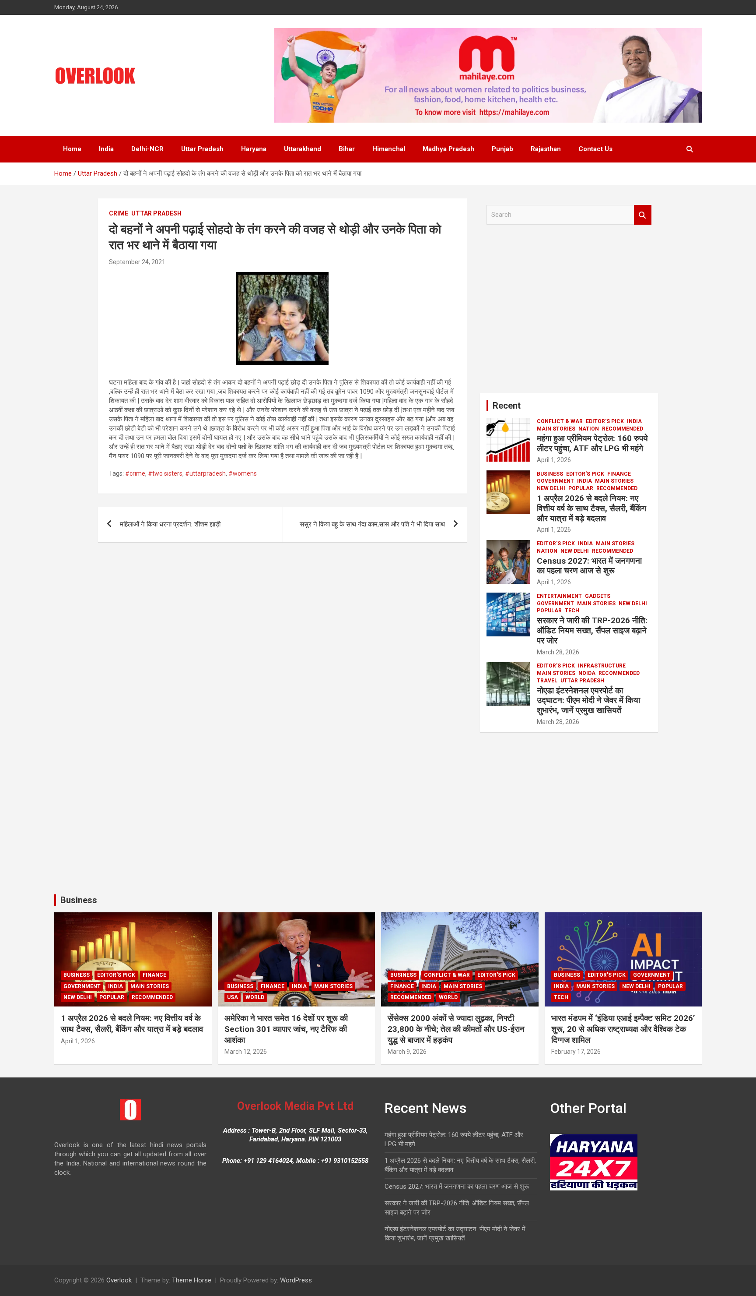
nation (588, 429)
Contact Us (595, 149)
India (106, 149)
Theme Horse (191, 1280)
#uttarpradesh (205, 473)
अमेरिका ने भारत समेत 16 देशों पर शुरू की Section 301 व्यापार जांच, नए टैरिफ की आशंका (286, 1029)
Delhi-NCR (147, 149)
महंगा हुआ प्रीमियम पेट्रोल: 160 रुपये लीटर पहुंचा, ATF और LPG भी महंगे (592, 443)
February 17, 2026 (576, 1051)
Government (555, 481)
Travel (547, 681)
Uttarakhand (302, 149)
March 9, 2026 (407, 1051)
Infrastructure (602, 666)
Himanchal (388, 149)
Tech (572, 610)
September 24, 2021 (137, 261)
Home (72, 149)
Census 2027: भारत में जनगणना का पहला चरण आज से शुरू (589, 566)
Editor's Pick (605, 421)
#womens (242, 473)
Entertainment (559, 596)
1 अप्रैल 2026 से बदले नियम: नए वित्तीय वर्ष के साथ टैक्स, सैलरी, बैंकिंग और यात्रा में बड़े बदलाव (591, 508)
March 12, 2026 (245, 1051)
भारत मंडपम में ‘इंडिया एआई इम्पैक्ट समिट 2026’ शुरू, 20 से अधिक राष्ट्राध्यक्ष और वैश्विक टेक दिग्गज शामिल (623, 1029)
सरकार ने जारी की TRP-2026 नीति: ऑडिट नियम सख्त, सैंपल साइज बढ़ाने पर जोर (592, 630)
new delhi (551, 488)
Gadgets (597, 596)
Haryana (253, 149)
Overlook (119, 1280)
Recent (507, 405)
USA (232, 997)
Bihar (347, 149)
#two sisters (165, 473)
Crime (118, 213)
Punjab (502, 149)
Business (550, 474)
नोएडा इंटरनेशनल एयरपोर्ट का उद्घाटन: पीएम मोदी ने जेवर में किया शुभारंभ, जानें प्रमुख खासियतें (588, 700)
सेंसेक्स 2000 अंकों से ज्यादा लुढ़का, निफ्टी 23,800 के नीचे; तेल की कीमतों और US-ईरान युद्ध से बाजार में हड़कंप (456, 1029)
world (254, 997)
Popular (580, 488)
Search (642, 215)
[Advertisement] (568, 312)
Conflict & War (560, 421)
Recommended (622, 429)
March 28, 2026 (558, 652)
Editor (179, 261)
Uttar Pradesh (202, 149)
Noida (586, 673)
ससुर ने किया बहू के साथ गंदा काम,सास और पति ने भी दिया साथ (372, 524)
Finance (619, 474)
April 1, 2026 (554, 459)
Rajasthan (546, 149)
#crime (135, 473)
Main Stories (556, 429)
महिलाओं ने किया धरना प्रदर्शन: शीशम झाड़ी (170, 524)
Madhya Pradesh (448, 149)
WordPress (296, 1280)
